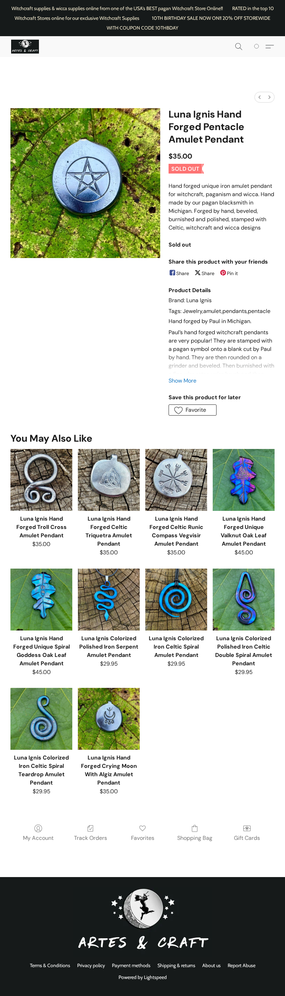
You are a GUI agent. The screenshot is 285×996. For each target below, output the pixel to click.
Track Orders (90, 838)
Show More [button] (182, 380)
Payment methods (131, 965)
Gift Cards (247, 838)
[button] (25, 47)
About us (211, 965)
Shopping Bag (194, 838)
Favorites (142, 838)
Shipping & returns (176, 965)
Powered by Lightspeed (143, 977)
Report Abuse (241, 965)
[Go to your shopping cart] (257, 46)
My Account (38, 838)
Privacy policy (91, 965)
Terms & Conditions (50, 965)
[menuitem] (259, 97)
